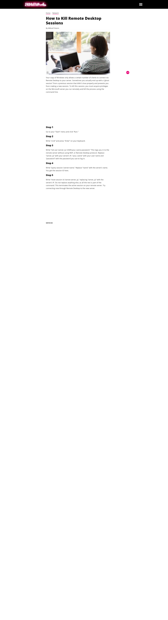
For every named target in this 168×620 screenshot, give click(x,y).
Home (48, 13)
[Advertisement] (78, 109)
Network (55, 13)
